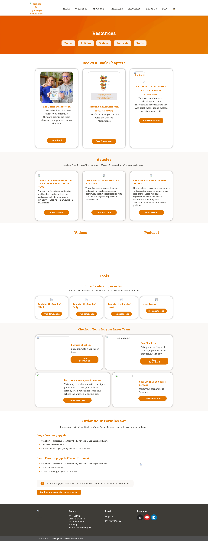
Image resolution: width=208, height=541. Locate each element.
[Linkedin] (154, 517)
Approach (98, 8)
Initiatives (116, 8)
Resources (134, 8)
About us (151, 8)
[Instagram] (140, 517)
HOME (66, 8)
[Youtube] (147, 517)
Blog (165, 8)
